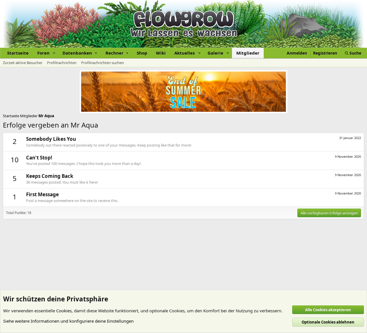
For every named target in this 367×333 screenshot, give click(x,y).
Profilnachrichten (62, 62)
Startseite (18, 53)
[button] (54, 53)
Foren (43, 53)
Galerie (215, 53)
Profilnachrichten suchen (102, 62)
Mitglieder (247, 53)
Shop (142, 53)
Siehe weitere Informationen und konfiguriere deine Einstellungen (68, 321)
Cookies (64, 310)
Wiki (161, 53)
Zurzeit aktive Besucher (22, 62)
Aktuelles (184, 53)
